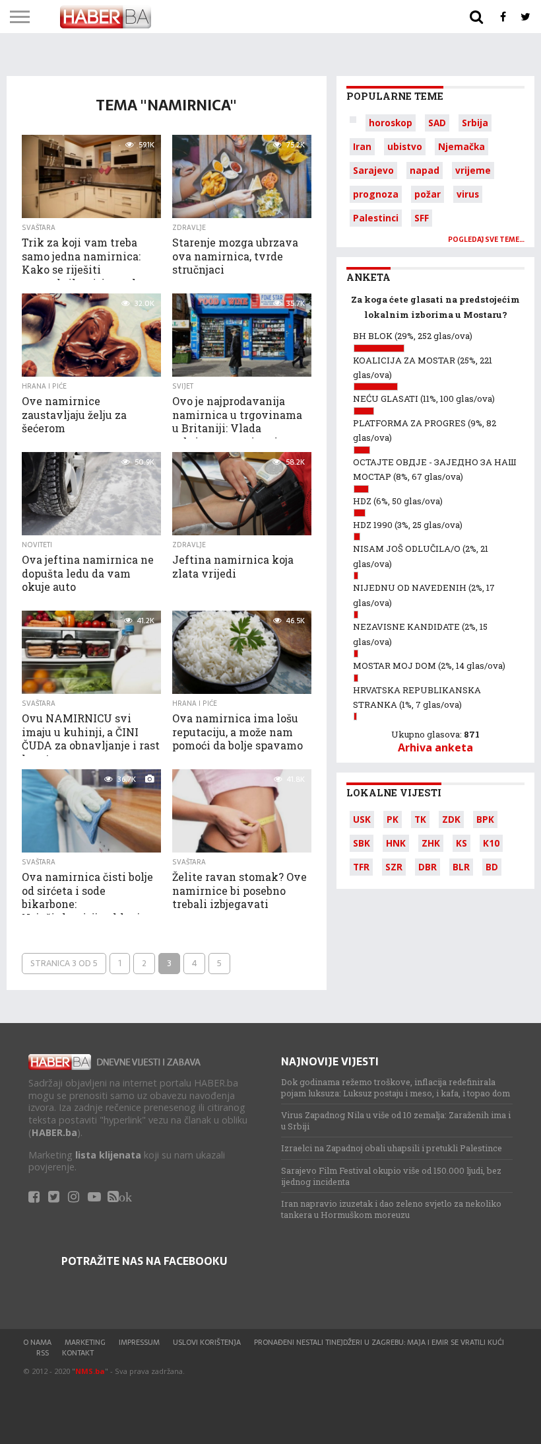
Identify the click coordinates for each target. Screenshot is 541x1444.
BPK (485, 819)
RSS (42, 1353)
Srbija (475, 122)
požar (427, 194)
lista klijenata (108, 1155)
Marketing (85, 1342)
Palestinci (375, 217)
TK (420, 819)
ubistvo (404, 146)
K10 (491, 843)
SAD (437, 122)
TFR (361, 866)
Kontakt (78, 1353)
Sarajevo (373, 170)
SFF (421, 217)
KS (461, 843)
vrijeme (473, 170)
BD (492, 866)
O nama (37, 1342)
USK (362, 819)
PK (392, 819)
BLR (461, 866)
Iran (362, 146)
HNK (396, 843)
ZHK (431, 843)
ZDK (451, 819)
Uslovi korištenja (207, 1342)
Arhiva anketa (435, 747)
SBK (361, 843)
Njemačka (461, 146)
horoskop (390, 122)
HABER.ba (54, 1132)
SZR (393, 866)
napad (424, 170)
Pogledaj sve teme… (486, 239)
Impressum (139, 1342)
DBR (427, 866)
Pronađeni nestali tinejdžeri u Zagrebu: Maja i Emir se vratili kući (379, 1342)
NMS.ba (90, 1371)
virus (468, 194)
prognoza (375, 194)
